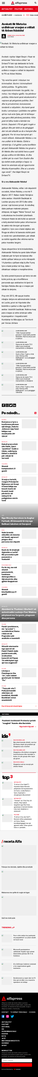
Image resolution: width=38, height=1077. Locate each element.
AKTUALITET (7, 9)
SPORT (4, 1045)
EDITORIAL (28, 9)
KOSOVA (5, 1034)
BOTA (4, 1036)
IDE (3, 1029)
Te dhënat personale (18, 1012)
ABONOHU (6, 1065)
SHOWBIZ (5, 1043)
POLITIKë (18, 9)
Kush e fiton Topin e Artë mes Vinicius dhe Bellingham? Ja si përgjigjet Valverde (25, 357)
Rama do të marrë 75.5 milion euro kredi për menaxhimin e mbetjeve (24, 346)
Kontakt (5, 1012)
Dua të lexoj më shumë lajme (12, 706)
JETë (3, 1038)
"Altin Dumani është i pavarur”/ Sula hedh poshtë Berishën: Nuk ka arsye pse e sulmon (26, 335)
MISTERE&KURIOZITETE (11, 1041)
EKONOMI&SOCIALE (9, 1031)
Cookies (32, 1012)
